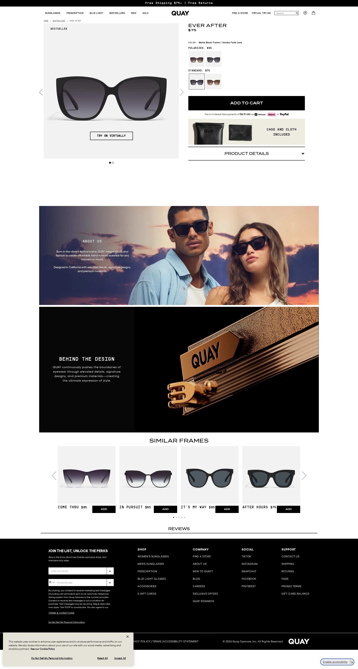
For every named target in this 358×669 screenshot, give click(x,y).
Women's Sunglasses (153, 556)
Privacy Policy (139, 641)
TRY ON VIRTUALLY (111, 136)
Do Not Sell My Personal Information (66, 622)
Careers (199, 586)
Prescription (147, 571)
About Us (200, 563)
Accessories (147, 586)
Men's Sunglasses (151, 563)
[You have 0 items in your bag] (314, 14)
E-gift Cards (147, 593)
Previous (41, 92)
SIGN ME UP (318, 636)
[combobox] (285, 13)
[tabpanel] (111, 90)
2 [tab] (113, 162)
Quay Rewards (203, 601)
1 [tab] (110, 162)
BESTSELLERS (59, 21)
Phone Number (59, 576)
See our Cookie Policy (43, 649)
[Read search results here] (297, 13)
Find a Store (202, 556)
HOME (46, 21)
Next (182, 92)
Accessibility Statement (181, 641)
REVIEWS (179, 529)
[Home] (180, 13)
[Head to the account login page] (305, 14)
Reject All (102, 658)
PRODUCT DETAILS (246, 153)
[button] (173, 517)
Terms (156, 641)
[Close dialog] (349, 583)
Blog (196, 578)
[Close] (127, 636)
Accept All (120, 658)
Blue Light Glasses (152, 578)
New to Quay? (203, 571)
